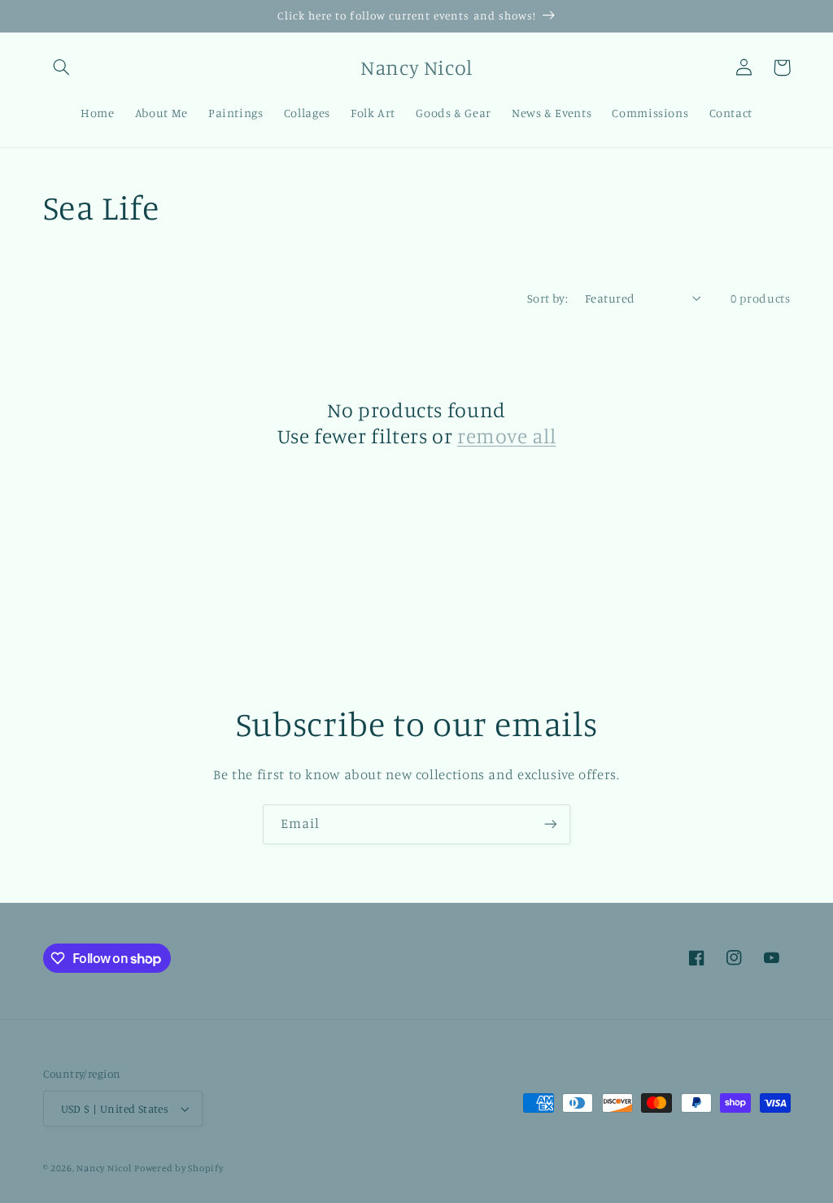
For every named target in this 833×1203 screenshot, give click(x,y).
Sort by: (547, 298)
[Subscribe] (550, 824)
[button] (62, 67)
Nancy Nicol (103, 1168)
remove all (506, 435)
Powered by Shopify (178, 1168)
